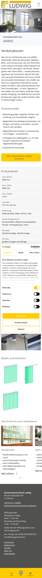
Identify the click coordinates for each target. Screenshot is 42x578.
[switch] (37, 294)
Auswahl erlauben (21, 322)
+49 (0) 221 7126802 (12, 503)
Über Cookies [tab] (34, 252)
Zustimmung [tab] (7, 252)
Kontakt (7, 548)
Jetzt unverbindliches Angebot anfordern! (19, 157)
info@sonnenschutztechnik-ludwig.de (20, 505)
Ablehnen (21, 329)
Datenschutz (9, 545)
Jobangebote (9, 553)
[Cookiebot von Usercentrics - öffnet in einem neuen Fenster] (31, 247)
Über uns (8, 551)
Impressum (9, 542)
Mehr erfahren (7, 473)
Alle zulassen (21, 316)
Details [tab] (21, 252)
